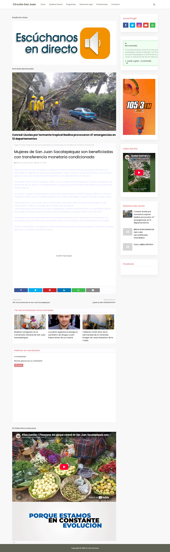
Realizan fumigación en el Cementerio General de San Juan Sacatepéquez (29, 335)
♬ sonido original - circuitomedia (138, 61)
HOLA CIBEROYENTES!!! (143, 244)
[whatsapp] (152, 25)
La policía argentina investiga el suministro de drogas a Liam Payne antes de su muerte (63, 335)
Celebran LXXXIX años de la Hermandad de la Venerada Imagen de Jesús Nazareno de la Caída (98, 336)
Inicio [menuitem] (43, 4)
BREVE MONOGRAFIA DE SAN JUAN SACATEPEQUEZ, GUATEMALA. (144, 233)
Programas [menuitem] (71, 4)
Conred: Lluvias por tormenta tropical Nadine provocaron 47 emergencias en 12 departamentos (64, 136)
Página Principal (19, 145)
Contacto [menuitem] (115, 4)
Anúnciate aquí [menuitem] (86, 4)
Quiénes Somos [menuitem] (55, 4)
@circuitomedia (131, 45)
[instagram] (139, 25)
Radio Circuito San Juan (24, 163)
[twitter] (132, 25)
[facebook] (125, 25)
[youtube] (146, 25)
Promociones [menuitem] (102, 4)
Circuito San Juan (24, 4)
